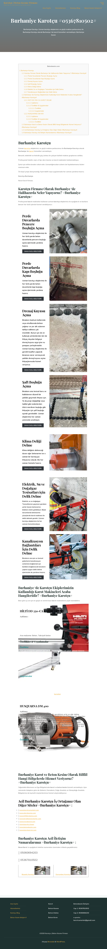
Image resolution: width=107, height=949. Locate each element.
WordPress (60, 942)
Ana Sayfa (14, 904)
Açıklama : (32, 103)
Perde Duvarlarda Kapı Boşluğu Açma (39, 79)
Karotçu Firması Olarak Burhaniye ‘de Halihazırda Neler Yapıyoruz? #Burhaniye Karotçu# (54, 73)
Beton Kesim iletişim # (18, 917)
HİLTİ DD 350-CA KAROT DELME (38, 100)
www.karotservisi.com (28, 830)
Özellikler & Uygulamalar (37, 106)
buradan (57, 694)
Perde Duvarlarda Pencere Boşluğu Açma (40, 76)
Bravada (50, 942)
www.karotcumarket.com (29, 810)
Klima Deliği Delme (32, 87)
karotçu (27, 148)
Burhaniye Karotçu (26, 71)
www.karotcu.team (27, 824)
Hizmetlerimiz (15, 908)
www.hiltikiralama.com (28, 816)
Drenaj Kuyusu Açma (33, 81)
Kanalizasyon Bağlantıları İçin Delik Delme (40, 92)
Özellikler (35, 108)
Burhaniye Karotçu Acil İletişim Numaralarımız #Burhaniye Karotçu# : (47, 133)
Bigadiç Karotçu (28, 874)
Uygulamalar (36, 111)
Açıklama (32, 116)
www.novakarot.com (27, 822)
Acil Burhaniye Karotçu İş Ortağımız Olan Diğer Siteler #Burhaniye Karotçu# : (50, 130)
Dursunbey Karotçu (63, 874)
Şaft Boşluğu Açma (32, 84)
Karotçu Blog (15, 913)
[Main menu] (102, 3)
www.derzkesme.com (28, 813)
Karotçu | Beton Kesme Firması (20, 2)
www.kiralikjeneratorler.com (30, 819)
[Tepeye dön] (99, 941)
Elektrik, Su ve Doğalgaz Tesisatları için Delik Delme (44, 89)
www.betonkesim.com (28, 827)
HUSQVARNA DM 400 (34, 114)
